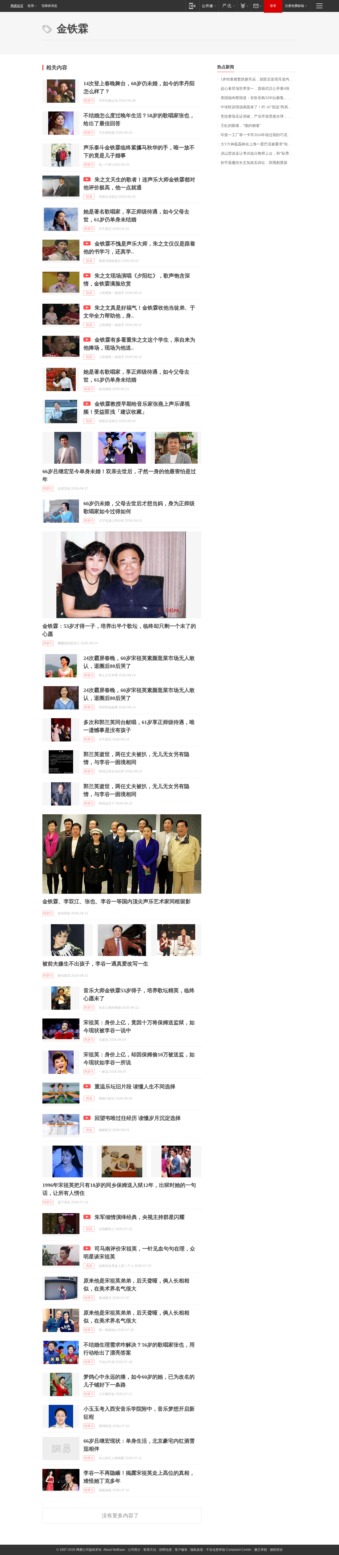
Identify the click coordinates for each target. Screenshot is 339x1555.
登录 (273, 6)
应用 (31, 6)
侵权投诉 (276, 1550)
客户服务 (181, 1550)
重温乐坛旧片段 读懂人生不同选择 (135, 1086)
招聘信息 (165, 1550)
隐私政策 (196, 1550)
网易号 (89, 100)
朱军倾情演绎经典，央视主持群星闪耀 (140, 1217)
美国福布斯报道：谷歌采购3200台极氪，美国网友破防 (259, 98)
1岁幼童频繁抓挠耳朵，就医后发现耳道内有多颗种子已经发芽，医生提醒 (259, 79)
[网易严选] (227, 5)
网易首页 (17, 6)
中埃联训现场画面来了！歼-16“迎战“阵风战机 (258, 107)
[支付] (244, 5)
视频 (89, 197)
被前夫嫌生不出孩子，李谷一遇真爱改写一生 (95, 964)
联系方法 (150, 1550)
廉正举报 (260, 1550)
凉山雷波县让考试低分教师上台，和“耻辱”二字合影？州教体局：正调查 (259, 153)
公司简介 (134, 1550)
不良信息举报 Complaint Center (228, 1550)
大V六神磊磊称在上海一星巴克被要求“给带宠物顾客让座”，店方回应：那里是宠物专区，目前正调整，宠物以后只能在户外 (259, 144)
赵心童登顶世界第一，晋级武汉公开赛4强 (255, 89)
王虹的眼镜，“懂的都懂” (241, 126)
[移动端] (192, 5)
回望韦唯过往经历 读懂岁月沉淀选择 (138, 1118)
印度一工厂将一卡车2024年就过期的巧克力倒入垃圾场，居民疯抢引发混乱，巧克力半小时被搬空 (259, 135)
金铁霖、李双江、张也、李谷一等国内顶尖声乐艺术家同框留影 (116, 901)
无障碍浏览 (49, 6)
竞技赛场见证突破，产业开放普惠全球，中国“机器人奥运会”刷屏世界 (259, 116)
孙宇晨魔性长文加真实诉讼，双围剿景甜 (254, 163)
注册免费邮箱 (294, 6)
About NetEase (114, 1550)
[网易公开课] (208, 5)
